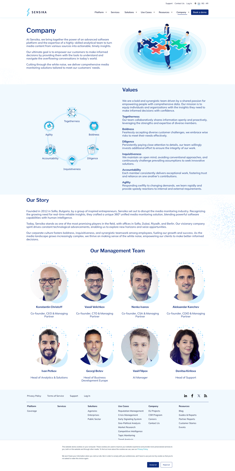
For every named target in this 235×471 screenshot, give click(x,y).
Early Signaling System (130, 419)
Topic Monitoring (126, 435)
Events (182, 427)
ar (207, 3)
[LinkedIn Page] (185, 395)
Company (181, 12)
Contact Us (179, 3)
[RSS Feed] (205, 395)
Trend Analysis (125, 439)
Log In (189, 3)
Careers (153, 419)
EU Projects (154, 411)
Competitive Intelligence (130, 431)
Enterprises (93, 415)
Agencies (92, 411)
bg (203, 3)
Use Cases (146, 12)
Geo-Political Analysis (129, 423)
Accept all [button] (153, 465)
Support (169, 3)
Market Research (126, 427)
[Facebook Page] (192, 395)
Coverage (32, 411)
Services (115, 12)
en (199, 3)
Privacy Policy (34, 395)
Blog (181, 411)
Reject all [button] (166, 465)
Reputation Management (131, 411)
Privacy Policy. (142, 449)
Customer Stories (187, 423)
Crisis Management (128, 415)
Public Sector (94, 419)
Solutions (129, 12)
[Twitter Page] (199, 395)
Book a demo (199, 12)
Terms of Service (55, 395)
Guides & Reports (188, 415)
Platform (99, 12)
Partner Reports (187, 419)
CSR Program (155, 415)
